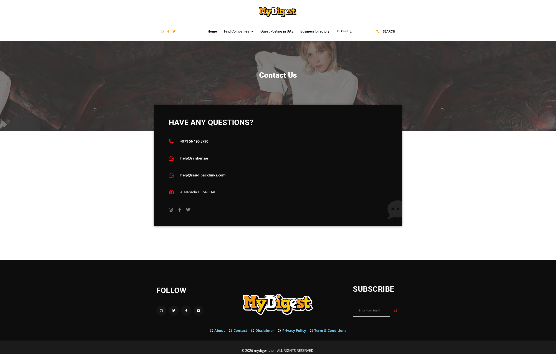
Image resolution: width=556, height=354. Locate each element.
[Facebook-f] (168, 31)
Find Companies (236, 31)
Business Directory (314, 31)
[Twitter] (173, 31)
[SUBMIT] (395, 311)
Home (212, 31)
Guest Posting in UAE (276, 31)
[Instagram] (162, 31)
